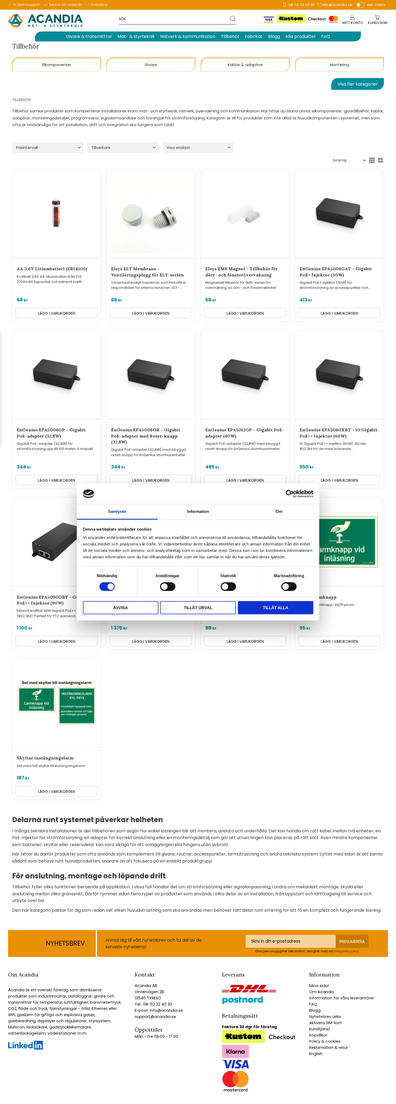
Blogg (315, 1010)
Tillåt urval (198, 607)
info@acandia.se (337, 4)
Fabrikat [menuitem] (254, 36)
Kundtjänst (319, 1029)
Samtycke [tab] (117, 511)
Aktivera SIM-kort (325, 1022)
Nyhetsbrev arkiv (325, 1016)
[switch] (167, 586)
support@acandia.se (155, 1016)
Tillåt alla (275, 607)
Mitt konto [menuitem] (352, 22)
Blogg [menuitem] (274, 36)
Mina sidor (319, 985)
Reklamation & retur (328, 1047)
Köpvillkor (318, 1035)
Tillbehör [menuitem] (230, 36)
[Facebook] (26, 1048)
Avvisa (120, 607)
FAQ (313, 1004)
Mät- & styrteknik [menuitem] (136, 36)
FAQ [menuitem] (325, 36)
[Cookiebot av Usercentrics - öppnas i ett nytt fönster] (289, 494)
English (315, 1053)
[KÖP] (56, 313)
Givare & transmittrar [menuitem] (89, 36)
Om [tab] (279, 511)
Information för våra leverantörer (341, 998)
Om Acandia (321, 992)
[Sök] (233, 18)
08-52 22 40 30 (301, 4)
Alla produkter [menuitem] (300, 36)
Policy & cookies (325, 1041)
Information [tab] (198, 511)
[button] (48, 147)
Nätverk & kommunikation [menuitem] (188, 36)
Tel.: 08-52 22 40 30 (153, 1004)
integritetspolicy (346, 951)
